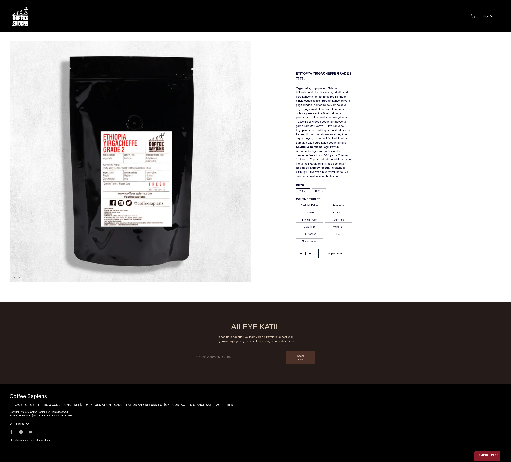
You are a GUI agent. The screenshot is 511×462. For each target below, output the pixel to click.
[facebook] (11, 432)
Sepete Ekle (335, 253)
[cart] (473, 16)
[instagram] (21, 432)
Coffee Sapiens (38, 412)
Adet (299, 260)
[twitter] (30, 432)
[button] (246, 46)
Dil (11, 423)
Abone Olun (300, 358)
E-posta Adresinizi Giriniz (211, 348)
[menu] (499, 16)
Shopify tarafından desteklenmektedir (30, 440)
